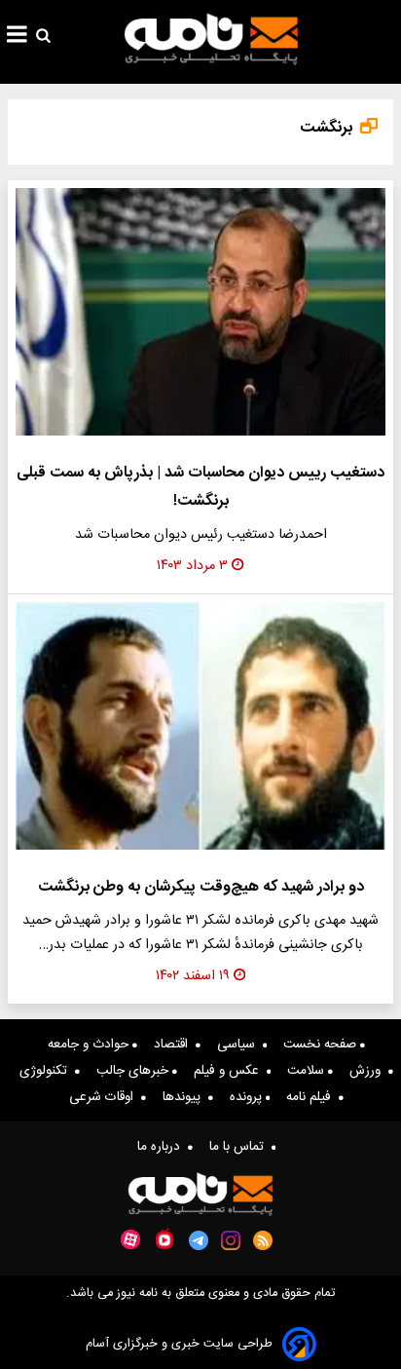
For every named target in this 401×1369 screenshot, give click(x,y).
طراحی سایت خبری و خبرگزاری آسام (179, 1344)
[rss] (263, 1240)
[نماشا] (164, 1238)
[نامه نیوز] (211, 39)
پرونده (248, 1097)
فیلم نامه (312, 1097)
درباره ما (162, 1147)
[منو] (17, 37)
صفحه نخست (321, 1044)
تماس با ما (240, 1147)
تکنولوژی (47, 1071)
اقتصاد (175, 1044)
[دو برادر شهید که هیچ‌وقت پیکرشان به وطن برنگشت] (200, 726)
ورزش (368, 1071)
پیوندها (185, 1097)
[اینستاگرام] (230, 1240)
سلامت (307, 1071)
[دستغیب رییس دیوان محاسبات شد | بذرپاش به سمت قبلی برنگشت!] (200, 312)
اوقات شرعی (105, 1097)
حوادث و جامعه (90, 1044)
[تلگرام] (198, 1240)
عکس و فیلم (230, 1071)
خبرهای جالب (134, 1071)
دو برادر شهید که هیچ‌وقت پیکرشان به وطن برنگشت (201, 887)
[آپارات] (130, 1240)
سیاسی (240, 1044)
